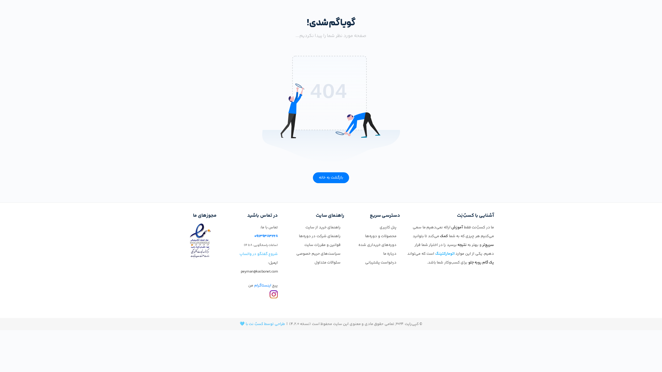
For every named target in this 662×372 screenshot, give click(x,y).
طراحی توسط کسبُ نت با (265, 324)
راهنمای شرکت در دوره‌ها (320, 236)
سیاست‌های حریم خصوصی (318, 254)
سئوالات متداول (327, 263)
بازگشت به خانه (331, 178)
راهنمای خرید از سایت (323, 227)
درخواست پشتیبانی (381, 263)
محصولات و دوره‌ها (380, 236)
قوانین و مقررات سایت (322, 245)
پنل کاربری (388, 227)
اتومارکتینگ (445, 254)
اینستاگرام (262, 286)
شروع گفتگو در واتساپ (258, 254)
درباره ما (390, 254)
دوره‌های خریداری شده (377, 245)
